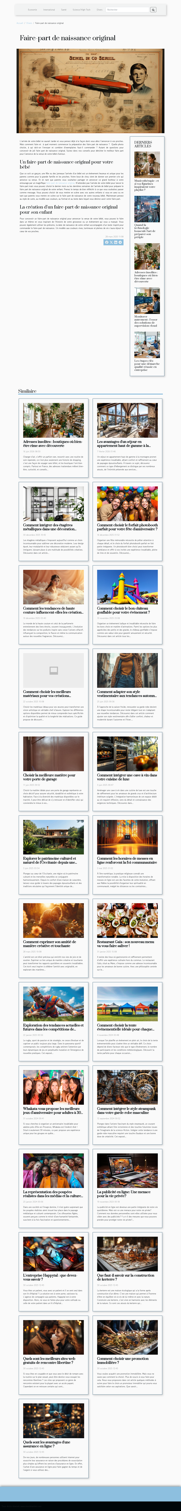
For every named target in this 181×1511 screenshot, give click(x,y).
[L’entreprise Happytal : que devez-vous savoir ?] (53, 1253)
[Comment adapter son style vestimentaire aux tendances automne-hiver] (127, 670)
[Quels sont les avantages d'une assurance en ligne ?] (53, 1420)
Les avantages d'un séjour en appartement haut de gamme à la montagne (123, 446)
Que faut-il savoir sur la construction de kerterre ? (125, 1277)
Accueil (20, 23)
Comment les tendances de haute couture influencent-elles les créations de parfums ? (53, 612)
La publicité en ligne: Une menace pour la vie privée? (124, 1194)
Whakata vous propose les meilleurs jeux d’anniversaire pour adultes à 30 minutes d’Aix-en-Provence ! (52, 1113)
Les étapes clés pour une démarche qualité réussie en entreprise (147, 365)
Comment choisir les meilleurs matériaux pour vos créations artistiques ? (47, 696)
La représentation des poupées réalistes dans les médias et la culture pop (52, 1196)
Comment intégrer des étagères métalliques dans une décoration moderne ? (48, 529)
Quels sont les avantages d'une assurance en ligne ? (46, 1444)
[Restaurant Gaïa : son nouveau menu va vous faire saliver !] (127, 920)
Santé (63, 9)
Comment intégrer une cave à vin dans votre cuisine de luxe (127, 777)
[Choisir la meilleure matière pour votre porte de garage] (53, 753)
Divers (99, 9)
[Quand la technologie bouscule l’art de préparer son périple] (147, 208)
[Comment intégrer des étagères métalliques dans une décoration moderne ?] (53, 503)
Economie (32, 9)
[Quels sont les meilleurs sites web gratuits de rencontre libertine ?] (53, 1337)
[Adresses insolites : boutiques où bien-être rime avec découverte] (147, 256)
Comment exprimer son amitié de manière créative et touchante (49, 944)
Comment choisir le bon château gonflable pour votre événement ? (123, 610)
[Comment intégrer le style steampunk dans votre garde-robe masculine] (127, 1087)
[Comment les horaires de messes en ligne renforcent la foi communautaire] (127, 836)
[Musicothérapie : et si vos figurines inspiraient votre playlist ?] (147, 164)
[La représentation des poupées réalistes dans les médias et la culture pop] (53, 1170)
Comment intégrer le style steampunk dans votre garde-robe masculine (126, 1111)
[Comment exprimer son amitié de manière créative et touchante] (53, 920)
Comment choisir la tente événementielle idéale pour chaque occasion (124, 1029)
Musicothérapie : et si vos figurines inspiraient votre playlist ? (146, 185)
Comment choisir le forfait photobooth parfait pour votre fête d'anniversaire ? (127, 527)
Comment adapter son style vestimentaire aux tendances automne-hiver (127, 696)
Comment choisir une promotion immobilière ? (123, 1360)
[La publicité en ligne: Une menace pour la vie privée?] (127, 1170)
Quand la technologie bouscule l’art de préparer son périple (144, 231)
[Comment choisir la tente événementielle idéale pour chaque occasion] (127, 1003)
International (49, 9)
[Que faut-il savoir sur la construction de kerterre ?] (127, 1253)
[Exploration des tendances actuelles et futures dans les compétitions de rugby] (53, 1003)
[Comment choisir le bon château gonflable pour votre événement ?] (127, 586)
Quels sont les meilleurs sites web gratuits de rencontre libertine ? (49, 1360)
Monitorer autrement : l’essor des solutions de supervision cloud (145, 321)
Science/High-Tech (81, 9)
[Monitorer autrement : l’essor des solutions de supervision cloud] (147, 300)
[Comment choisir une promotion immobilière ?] (127, 1337)
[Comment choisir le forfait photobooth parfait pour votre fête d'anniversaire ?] (127, 503)
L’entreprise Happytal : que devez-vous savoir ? (50, 1277)
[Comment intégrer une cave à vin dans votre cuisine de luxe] (127, 753)
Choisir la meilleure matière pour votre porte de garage (49, 777)
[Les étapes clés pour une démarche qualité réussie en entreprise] (147, 344)
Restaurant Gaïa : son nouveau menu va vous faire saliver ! (125, 944)
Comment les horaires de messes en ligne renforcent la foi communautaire (127, 860)
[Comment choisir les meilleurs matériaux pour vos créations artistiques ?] (53, 670)
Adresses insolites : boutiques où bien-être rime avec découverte (146, 277)
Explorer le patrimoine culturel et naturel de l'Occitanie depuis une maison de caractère (49, 862)
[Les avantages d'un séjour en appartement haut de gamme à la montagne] (127, 420)
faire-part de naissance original (60, 183)
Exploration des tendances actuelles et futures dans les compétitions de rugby (53, 1029)
